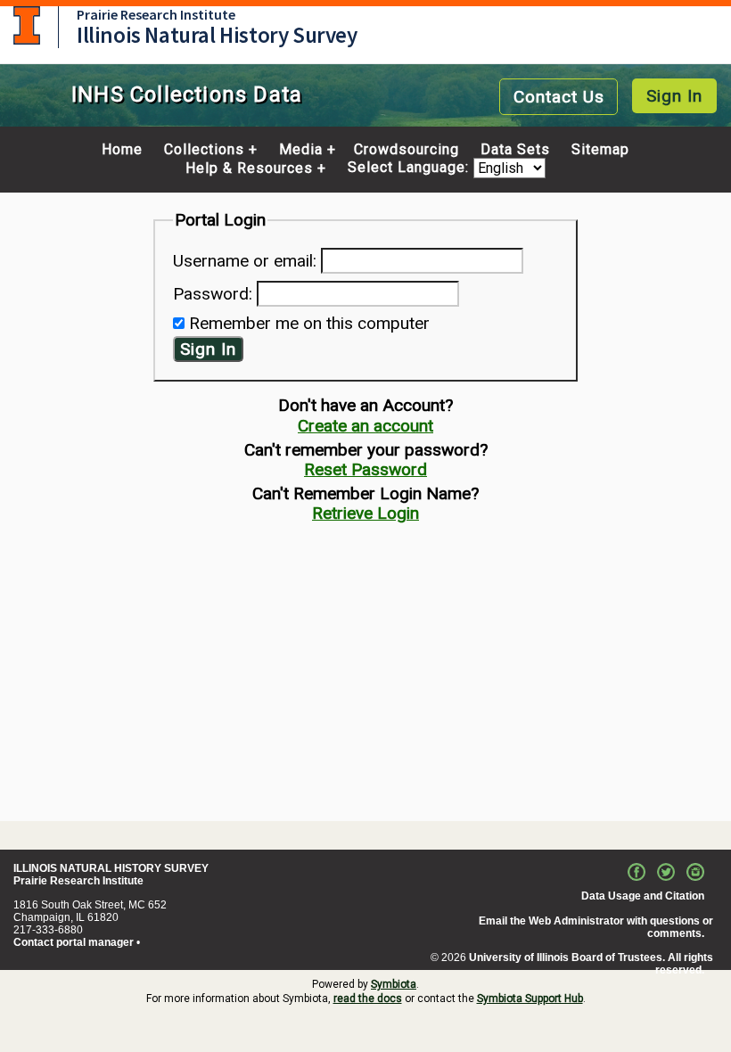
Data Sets (515, 150)
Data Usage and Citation (642, 896)
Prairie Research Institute (156, 14)
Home (122, 150)
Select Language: (410, 168)
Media (301, 150)
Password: (212, 294)
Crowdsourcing (406, 150)
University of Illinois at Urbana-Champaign (26, 25)
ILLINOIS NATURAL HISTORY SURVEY (111, 868)
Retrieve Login (365, 513)
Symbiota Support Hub (530, 998)
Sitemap (600, 150)
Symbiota (393, 984)
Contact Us (558, 96)
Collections (204, 150)
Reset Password (365, 469)
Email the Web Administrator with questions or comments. (596, 927)
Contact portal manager (73, 942)
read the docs (367, 998)
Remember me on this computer (309, 323)
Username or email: (244, 261)
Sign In (674, 96)
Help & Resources (249, 168)
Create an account (365, 425)
